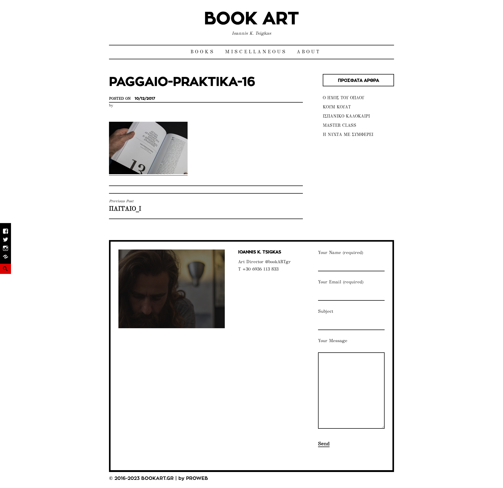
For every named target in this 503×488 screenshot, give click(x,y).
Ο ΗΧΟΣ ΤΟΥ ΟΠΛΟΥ (343, 98)
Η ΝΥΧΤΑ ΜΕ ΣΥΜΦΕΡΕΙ (348, 135)
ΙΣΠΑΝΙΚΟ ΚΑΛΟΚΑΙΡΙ (346, 117)
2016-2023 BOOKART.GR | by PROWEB (161, 478)
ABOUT (309, 52)
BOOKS (202, 52)
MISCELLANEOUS (256, 52)
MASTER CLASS (339, 126)
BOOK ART (251, 19)
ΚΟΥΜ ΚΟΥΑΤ (337, 107)
